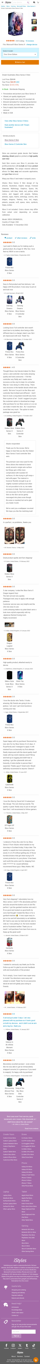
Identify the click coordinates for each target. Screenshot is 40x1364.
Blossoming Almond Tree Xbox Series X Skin (9, 1092)
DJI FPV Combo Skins (28, 1141)
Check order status (17, 1312)
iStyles (3, 6)
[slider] (10, 40)
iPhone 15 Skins (26, 1177)
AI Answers (15, 1307)
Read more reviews (31, 1128)
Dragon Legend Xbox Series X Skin (9, 647)
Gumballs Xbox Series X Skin (9, 951)
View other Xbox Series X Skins (16, 121)
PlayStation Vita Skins (28, 1235)
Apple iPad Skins (27, 1198)
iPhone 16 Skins (26, 1180)
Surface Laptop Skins (10, 1203)
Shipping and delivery (18, 1292)
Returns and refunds (18, 1298)
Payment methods (17, 1295)
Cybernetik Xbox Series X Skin (9, 787)
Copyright (12, 1361)
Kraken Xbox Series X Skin (9, 431)
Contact (27, 1356)
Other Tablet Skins (27, 1220)
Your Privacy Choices (28, 1361)
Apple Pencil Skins (27, 1195)
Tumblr (27, 1348)
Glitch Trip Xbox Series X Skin (20, 684)
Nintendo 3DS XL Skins (29, 1232)
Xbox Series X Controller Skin (16, 144)
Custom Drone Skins (9, 1138)
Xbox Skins (25, 1243)
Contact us (15, 1315)
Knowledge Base (17, 1310)
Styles (8, 2)
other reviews (22, 238)
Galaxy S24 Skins (27, 1166)
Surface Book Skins (9, 1201)
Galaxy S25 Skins (27, 1169)
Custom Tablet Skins (9, 1151)
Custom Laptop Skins (10, 1141)
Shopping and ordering (19, 1290)
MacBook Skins (8, 1198)
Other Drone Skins (27, 1157)
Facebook (6, 1348)
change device (31, 45)
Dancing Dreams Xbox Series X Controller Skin (20, 311)
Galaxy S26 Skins (27, 1172)
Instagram (13, 1348)
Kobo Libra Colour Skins (29, 1206)
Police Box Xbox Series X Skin (9, 270)
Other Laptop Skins (9, 1209)
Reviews (20, 1356)
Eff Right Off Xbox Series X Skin (9, 828)
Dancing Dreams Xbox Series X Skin (9, 310)
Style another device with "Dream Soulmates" (17, 126)
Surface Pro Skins (8, 1206)
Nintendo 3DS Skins (28, 1229)
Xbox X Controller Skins (29, 1248)
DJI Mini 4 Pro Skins (28, 1151)
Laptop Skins (7, 1195)
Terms (8, 1361)
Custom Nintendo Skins (10, 1143)
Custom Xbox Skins (9, 1154)
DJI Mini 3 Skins (26, 1149)
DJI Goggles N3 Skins (28, 1146)
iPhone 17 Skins (26, 1183)
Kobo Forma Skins (27, 1203)
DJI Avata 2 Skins (27, 1138)
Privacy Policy (19, 1361)
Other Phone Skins (27, 1186)
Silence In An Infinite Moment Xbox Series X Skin (9, 1047)
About (14, 1356)
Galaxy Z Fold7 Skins (28, 1175)
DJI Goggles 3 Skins (28, 1143)
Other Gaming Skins (28, 1251)
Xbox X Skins (26, 1246)
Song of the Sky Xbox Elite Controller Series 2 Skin (20, 1095)
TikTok (33, 1348)
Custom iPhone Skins (9, 1157)
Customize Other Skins (10, 1160)
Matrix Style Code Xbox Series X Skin (9, 685)
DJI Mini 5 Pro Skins (28, 1154)
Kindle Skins (25, 1201)
